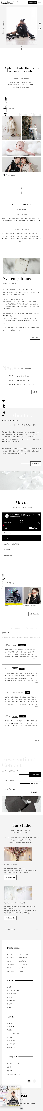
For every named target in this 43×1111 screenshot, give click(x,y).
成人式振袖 (22, 961)
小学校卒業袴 (23, 957)
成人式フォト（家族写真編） (12, 544)
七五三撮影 (7, 549)
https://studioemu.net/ (3, 27)
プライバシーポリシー (13, 1074)
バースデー (10, 964)
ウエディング (23, 968)
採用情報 (9, 1067)
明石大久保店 (11, 1000)
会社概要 (9, 1071)
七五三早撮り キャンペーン (12, 605)
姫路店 (9, 1007)
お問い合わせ (11, 1047)
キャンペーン (11, 1026)
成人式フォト (8, 538)
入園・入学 (10, 971)
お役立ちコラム (12, 1040)
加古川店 (10, 1004)
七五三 (9, 968)
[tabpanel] (21, 521)
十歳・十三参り (23, 954)
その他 (21, 971)
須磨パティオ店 (12, 994)
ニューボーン (11, 957)
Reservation (32, 2)
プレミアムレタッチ (13, 1033)
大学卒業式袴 (23, 964)
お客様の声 (10, 1037)
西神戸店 (10, 997)
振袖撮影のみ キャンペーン (31, 605)
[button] (36, 658)
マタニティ (10, 954)
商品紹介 (10, 1030)
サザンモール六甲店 (13, 990)
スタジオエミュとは (13, 1063)
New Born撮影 (8, 555)
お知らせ (10, 1023)
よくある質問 (11, 1044)
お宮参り (9, 961)
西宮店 (9, 987)
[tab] (21, 538)
